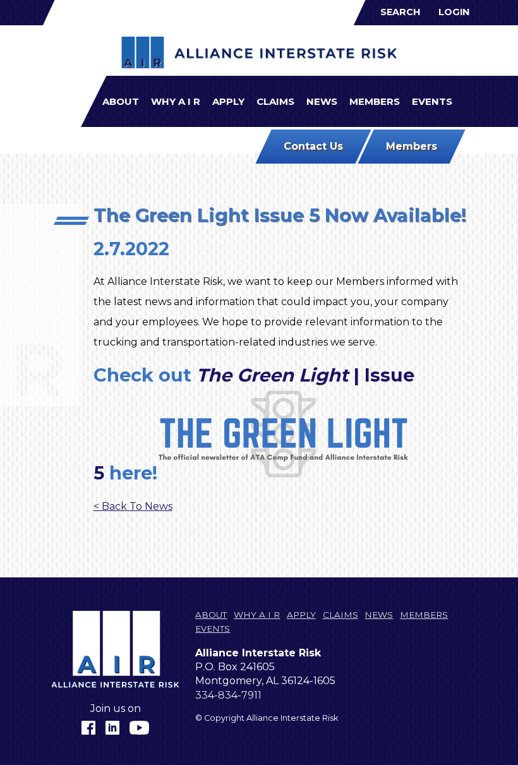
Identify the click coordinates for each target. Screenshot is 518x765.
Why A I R (175, 101)
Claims (275, 101)
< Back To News (132, 506)
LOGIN (453, 12)
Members (374, 101)
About (120, 101)
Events (432, 101)
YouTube (140, 728)
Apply (228, 101)
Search (400, 12)
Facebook (88, 728)
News (321, 101)
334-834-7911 (228, 695)
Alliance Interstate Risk (259, 53)
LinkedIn (112, 728)
